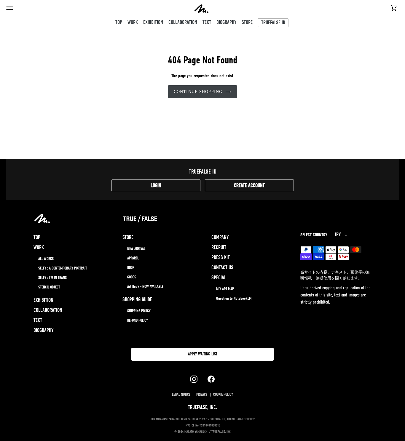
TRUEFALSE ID (273, 23)
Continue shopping (198, 91)
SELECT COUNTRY (313, 235)
